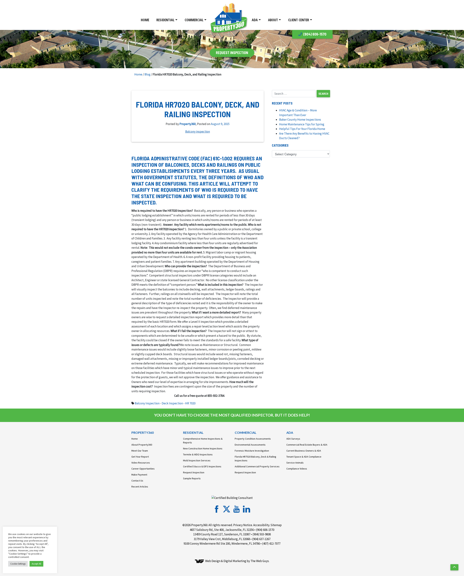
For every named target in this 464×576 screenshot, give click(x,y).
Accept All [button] (36, 563)
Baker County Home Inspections (300, 120)
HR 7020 (190, 403)
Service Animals (295, 462)
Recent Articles (139, 486)
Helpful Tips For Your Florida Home (302, 129)
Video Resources (140, 462)
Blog (147, 74)
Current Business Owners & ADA (303, 450)
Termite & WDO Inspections (198, 454)
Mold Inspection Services (196, 460)
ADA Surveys (293, 438)
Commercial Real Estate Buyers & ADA (306, 444)
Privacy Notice (242, 525)
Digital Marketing (234, 561)
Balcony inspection (197, 132)
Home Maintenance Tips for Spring (301, 124)
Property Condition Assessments (253, 438)
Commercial (194, 19)
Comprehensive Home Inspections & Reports (203, 440)
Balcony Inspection (147, 403)
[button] (454, 567)
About (273, 19)
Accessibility (261, 525)
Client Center (298, 19)
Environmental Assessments (250, 444)
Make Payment (139, 474)
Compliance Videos (296, 468)
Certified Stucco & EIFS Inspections (202, 466)
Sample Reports (192, 478)
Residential (165, 19)
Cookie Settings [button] (18, 563)
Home (145, 19)
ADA (255, 19)
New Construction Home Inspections (202, 448)
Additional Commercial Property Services (257, 466)
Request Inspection (193, 472)
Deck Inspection (172, 403)
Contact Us (137, 480)
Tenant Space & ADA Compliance (303, 456)
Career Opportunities (143, 468)
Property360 (187, 124)
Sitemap (276, 525)
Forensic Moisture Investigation (252, 450)
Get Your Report (140, 456)
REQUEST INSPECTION (232, 52)
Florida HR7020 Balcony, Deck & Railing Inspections (255, 458)
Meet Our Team (139, 450)
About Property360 (141, 444)
